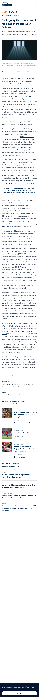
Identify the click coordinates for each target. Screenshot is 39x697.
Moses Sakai (5, 72)
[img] (14, 457)
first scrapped (23, 88)
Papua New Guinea (7, 15)
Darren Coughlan (19, 439)
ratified (13, 316)
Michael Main (17, 425)
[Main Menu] (35, 4)
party (11, 251)
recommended (9, 183)
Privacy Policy (29, 689)
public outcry (17, 231)
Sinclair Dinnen (28, 423)
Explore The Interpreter (8, 404)
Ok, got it (19, 693)
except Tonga (19, 313)
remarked (29, 167)
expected (12, 323)
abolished (18, 79)
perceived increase (24, 96)
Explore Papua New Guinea (9, 466)
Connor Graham (20, 457)
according (20, 270)
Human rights (17, 395)
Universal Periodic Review (12, 326)
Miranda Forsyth (18, 423)
